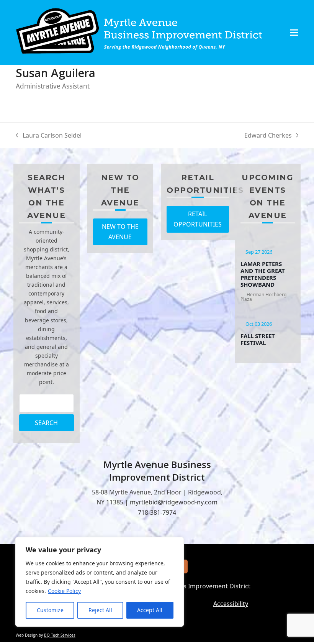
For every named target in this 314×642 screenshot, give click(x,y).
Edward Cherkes (268, 135)
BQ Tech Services (59, 635)
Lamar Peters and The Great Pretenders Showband (262, 274)
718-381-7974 (157, 512)
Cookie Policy (64, 590)
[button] (294, 32)
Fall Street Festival (257, 339)
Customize (50, 610)
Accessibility (230, 603)
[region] (99, 582)
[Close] (175, 543)
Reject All (100, 610)
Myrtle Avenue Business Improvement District (184, 586)
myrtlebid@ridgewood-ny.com (174, 502)
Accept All (149, 610)
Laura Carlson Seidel (49, 135)
